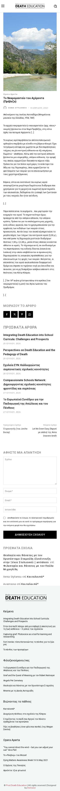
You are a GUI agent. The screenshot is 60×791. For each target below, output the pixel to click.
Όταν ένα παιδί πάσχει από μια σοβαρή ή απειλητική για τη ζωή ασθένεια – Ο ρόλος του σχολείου (29, 627)
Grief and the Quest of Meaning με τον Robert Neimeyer (29, 675)
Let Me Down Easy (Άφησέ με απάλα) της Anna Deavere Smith (44, 432)
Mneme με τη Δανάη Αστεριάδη (18, 691)
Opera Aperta (10, 94)
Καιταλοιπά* (35, 576)
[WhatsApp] (29, 314)
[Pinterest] (22, 314)
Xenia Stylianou (17, 107)
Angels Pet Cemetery (13, 680)
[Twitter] (14, 314)
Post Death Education (16, 785)
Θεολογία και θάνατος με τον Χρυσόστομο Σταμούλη (28, 685)
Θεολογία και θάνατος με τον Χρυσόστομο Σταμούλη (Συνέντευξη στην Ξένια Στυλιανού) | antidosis (27, 559)
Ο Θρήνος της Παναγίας (14, 765)
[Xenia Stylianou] (5, 107)
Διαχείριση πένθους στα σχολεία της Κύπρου (24, 714)
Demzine (31, 787)
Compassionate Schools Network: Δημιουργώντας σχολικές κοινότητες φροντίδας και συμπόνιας (27, 384)
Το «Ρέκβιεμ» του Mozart (15, 755)
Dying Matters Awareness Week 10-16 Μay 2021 (25, 760)
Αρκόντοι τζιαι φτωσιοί (14, 770)
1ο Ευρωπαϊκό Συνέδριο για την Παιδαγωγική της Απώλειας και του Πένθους (25, 403)
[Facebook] (6, 314)
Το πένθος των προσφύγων (15, 649)
